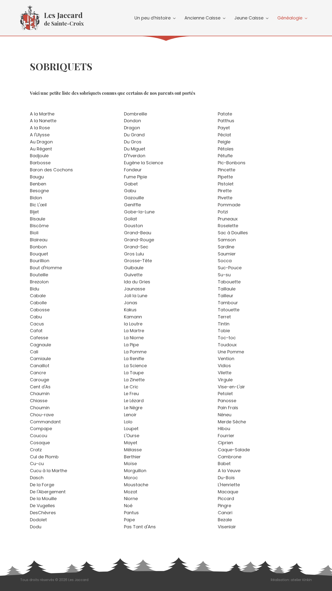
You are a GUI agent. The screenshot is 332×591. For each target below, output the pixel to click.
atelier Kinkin (301, 579)
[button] (173, 18)
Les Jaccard (63, 15)
